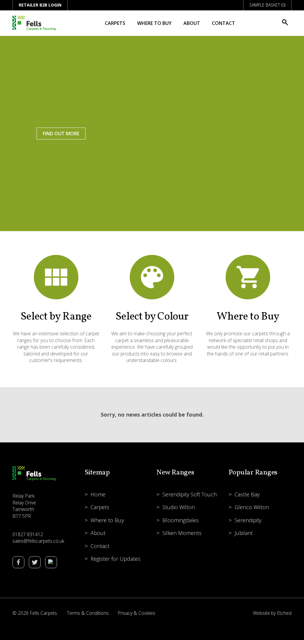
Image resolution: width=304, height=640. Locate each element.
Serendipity (248, 520)
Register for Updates (115, 558)
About (191, 23)
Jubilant (244, 532)
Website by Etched (272, 613)
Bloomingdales (180, 520)
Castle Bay (247, 494)
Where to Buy (154, 23)
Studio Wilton (178, 507)
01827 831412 (27, 534)
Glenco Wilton (252, 507)
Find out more (61, 133)
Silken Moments (182, 532)
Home (98, 494)
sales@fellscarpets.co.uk (38, 541)
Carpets (115, 23)
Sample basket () (267, 5)
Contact (223, 23)
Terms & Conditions (88, 613)
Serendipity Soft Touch (189, 494)
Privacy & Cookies (136, 613)
